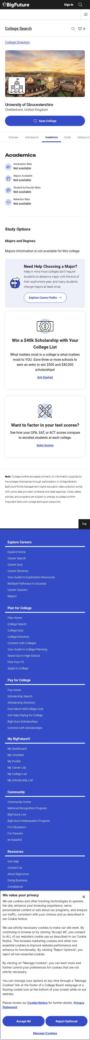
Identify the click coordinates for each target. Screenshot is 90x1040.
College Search (18, 28)
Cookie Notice (37, 1002)
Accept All (23, 1021)
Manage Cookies (45, 1033)
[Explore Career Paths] (45, 283)
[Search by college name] (73, 28)
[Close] (83, 896)
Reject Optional (66, 1021)
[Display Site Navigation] (85, 14)
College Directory (17, 42)
